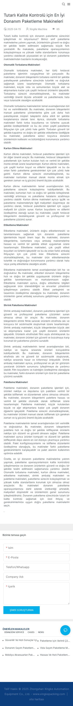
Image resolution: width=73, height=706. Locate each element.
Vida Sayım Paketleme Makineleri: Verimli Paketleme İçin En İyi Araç (55, 647)
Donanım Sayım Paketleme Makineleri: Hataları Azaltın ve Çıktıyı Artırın (20, 647)
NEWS (41, 632)
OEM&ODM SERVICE (14, 632)
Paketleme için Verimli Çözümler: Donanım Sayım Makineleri (55, 640)
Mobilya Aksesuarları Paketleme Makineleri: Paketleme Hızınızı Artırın (20, 654)
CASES (31, 632)
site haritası (36, 699)
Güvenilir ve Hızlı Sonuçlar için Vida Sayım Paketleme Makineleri (22, 640)
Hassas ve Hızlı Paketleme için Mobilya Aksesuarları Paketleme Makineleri (55, 654)
